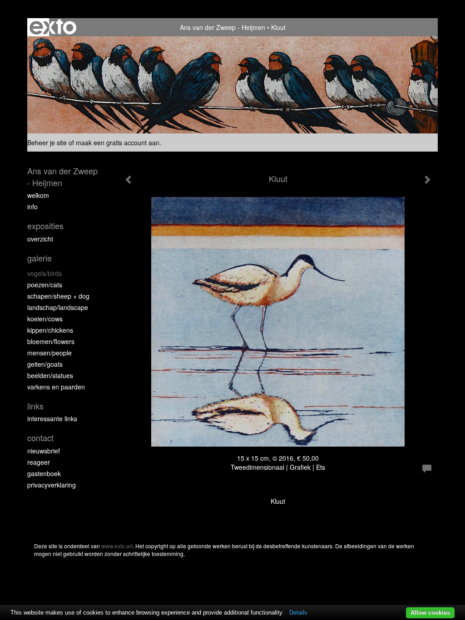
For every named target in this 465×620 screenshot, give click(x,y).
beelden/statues (50, 375)
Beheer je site (47, 142)
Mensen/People (49, 352)
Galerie (39, 258)
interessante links (52, 418)
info (32, 206)
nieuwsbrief (43, 450)
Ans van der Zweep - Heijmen (222, 27)
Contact (40, 437)
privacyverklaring (51, 484)
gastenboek (44, 473)
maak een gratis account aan (117, 142)
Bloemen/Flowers (50, 341)
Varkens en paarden (56, 386)
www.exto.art (117, 546)
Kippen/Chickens (50, 330)
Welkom (38, 195)
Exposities (45, 225)
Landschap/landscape (57, 307)
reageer (38, 462)
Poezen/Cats (44, 284)
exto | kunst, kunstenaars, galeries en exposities (53, 27)
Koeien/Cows (45, 318)
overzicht (40, 238)
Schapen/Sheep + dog (58, 295)
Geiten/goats (45, 364)
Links (35, 406)
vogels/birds (44, 273)
